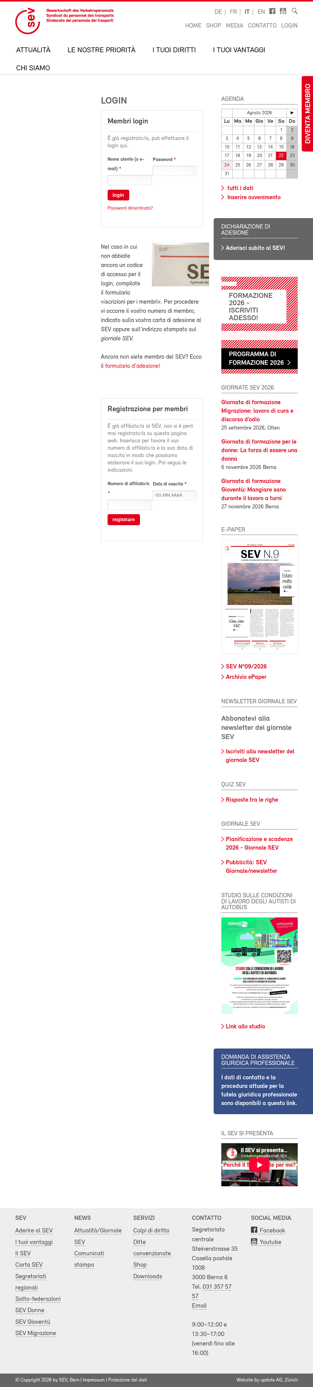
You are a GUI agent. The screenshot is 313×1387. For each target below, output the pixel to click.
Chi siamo (33, 68)
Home (193, 26)
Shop (213, 26)
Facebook (272, 1231)
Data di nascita (168, 484)
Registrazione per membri (148, 409)
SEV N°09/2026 (246, 667)
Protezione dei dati (127, 1380)
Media (234, 26)
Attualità (33, 50)
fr (233, 12)
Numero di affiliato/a (128, 483)
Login (289, 26)
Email (199, 1306)
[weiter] (292, 112)
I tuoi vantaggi (239, 50)
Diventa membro (308, 114)
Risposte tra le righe (252, 800)
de (218, 12)
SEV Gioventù (32, 1322)
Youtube (270, 1242)
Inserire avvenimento (253, 198)
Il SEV (23, 1253)
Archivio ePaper (246, 677)
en (261, 12)
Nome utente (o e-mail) (126, 164)
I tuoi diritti (174, 50)
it (247, 12)
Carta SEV (28, 1265)
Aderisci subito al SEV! (255, 248)
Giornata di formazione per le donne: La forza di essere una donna (259, 450)
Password (162, 159)
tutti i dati (239, 188)
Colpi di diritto (151, 1231)
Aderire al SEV (34, 1231)
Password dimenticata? (130, 208)
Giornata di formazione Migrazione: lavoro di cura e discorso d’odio (257, 411)
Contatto (262, 26)
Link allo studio (245, 1027)
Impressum (94, 1380)
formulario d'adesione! (132, 366)
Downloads (147, 1276)
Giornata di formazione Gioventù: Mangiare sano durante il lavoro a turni (253, 490)
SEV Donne (29, 1310)
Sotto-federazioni (38, 1299)
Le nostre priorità (101, 50)
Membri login (128, 121)
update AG (271, 1380)
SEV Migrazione (35, 1333)
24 (227, 165)
